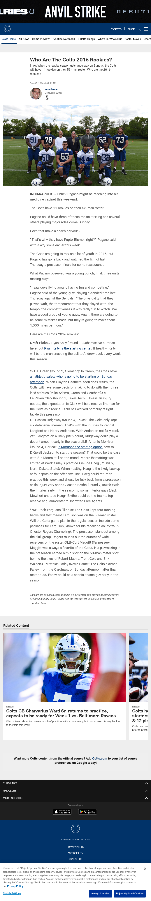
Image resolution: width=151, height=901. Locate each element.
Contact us (75, 859)
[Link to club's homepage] (7, 27)
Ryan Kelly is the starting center (67, 348)
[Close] (145, 869)
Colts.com (99, 758)
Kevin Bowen (51, 89)
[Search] (139, 28)
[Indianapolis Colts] (75, 829)
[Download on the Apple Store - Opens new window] (62, 812)
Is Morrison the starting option (80, 447)
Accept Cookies (100, 893)
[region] (75, 882)
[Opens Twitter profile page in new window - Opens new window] (47, 97)
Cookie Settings (12, 893)
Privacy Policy (75, 847)
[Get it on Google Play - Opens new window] (87, 813)
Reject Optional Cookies (130, 893)
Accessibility (75, 853)
